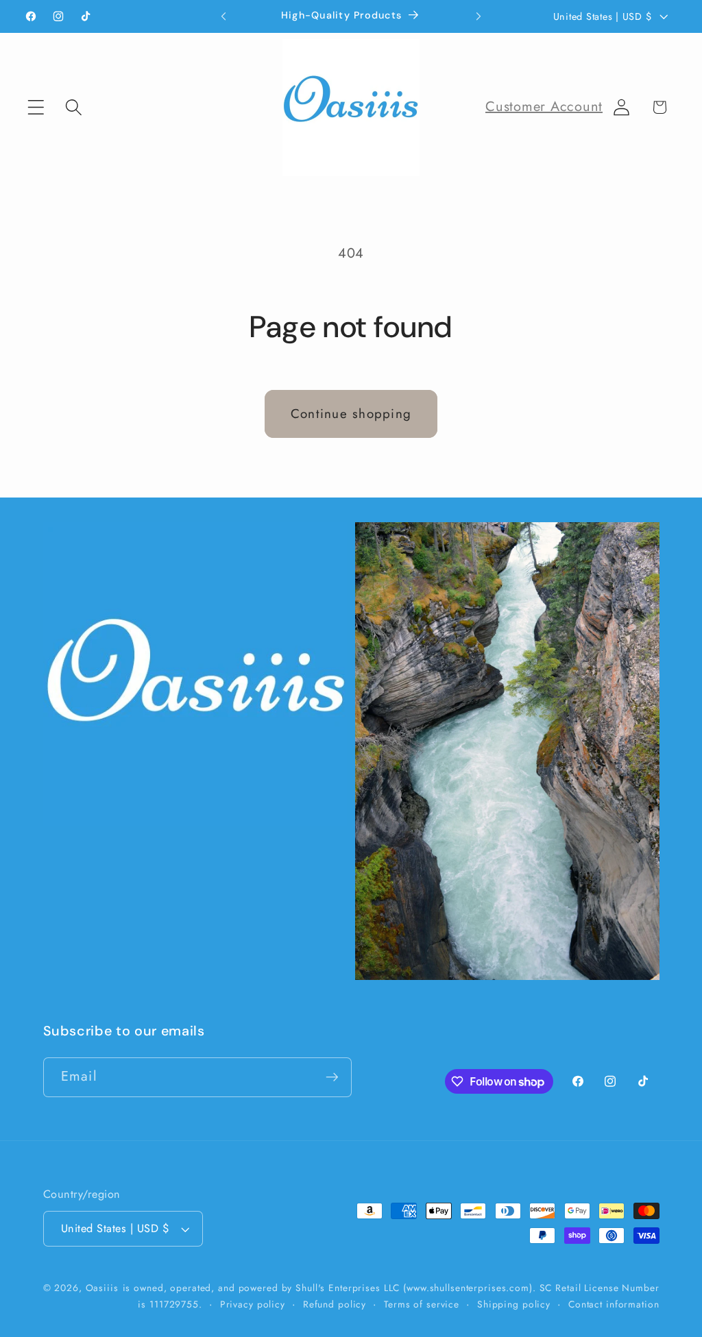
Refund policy (334, 1304)
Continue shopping (351, 413)
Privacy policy (252, 1304)
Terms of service (421, 1304)
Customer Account (544, 106)
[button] (36, 107)
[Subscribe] (332, 1077)
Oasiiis (102, 1288)
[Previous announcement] (223, 16)
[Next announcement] (478, 16)
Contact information (613, 1304)
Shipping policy (513, 1304)
